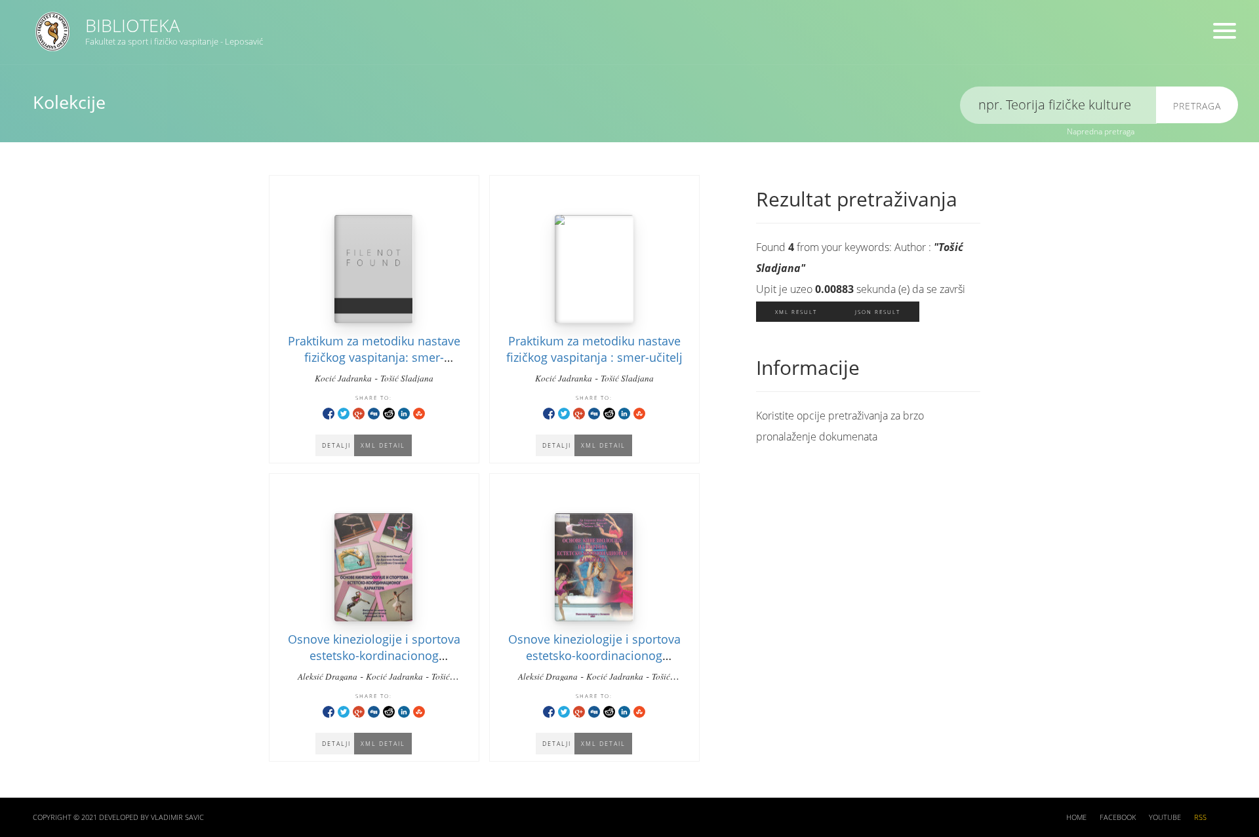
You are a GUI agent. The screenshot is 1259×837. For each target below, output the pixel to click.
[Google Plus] (359, 412)
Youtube (1165, 817)
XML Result (796, 311)
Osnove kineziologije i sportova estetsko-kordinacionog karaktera (374, 655)
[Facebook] (328, 412)
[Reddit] (389, 412)
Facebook (1118, 817)
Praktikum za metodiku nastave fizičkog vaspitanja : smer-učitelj (594, 349)
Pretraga (1197, 106)
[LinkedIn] (404, 412)
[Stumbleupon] (419, 412)
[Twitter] (344, 412)
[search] (1058, 105)
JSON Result (877, 311)
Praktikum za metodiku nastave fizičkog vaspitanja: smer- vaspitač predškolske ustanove (374, 357)
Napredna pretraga (1100, 131)
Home (1076, 817)
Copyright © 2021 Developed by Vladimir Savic (118, 817)
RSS (1200, 817)
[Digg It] (374, 412)
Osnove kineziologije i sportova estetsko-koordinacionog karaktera (594, 655)
